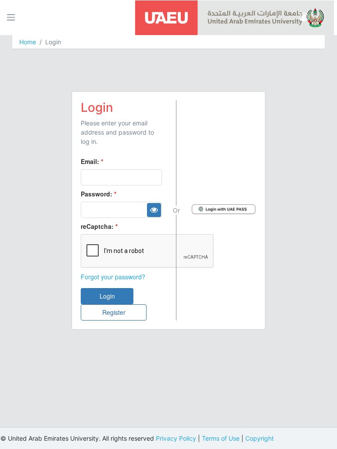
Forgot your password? (113, 276)
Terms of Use (221, 438)
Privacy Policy (176, 438)
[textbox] (121, 177)
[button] (304, 17)
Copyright (259, 438)
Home (27, 42)
